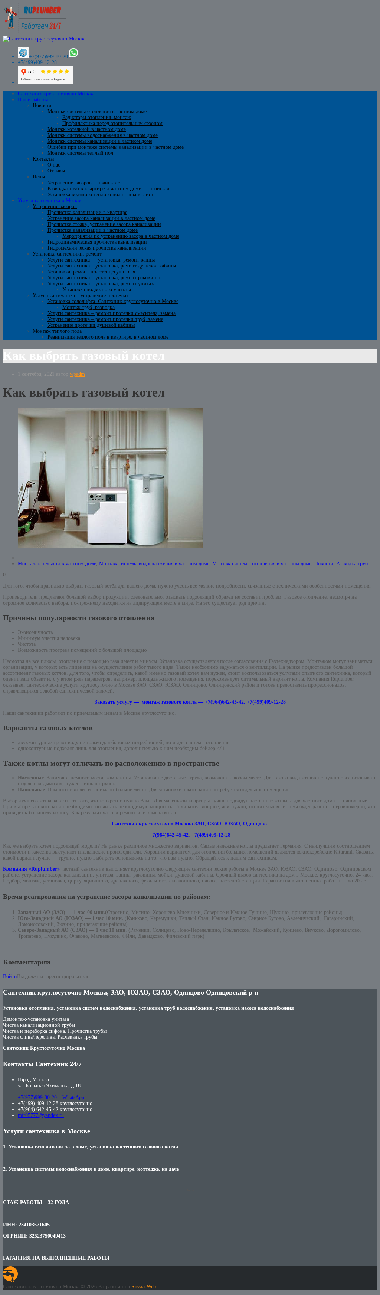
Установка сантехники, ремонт (67, 254)
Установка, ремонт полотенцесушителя (91, 272)
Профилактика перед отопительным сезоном (112, 123)
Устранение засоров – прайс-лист (85, 182)
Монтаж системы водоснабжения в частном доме (103, 135)
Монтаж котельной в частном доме (87, 129)
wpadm (77, 374)
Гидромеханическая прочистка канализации (97, 248)
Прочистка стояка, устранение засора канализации (104, 224)
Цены (39, 177)
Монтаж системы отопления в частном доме (97, 111)
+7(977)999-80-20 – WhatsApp (51, 1097)
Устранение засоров (55, 206)
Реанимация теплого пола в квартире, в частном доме (108, 337)
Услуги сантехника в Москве (50, 200)
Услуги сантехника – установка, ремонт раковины (104, 277)
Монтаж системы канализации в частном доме (100, 141)
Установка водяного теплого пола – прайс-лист (100, 194)
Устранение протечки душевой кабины (91, 325)
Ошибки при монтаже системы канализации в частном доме (116, 147)
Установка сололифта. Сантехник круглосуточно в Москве (113, 301)
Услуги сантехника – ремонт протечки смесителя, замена (112, 313)
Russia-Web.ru (146, 1286)
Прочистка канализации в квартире (87, 212)
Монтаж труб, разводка (88, 307)
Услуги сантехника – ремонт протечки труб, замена (105, 319)
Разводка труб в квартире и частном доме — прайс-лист (111, 188)
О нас (54, 165)
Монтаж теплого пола (57, 331)
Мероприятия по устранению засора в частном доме (120, 236)
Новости (42, 105)
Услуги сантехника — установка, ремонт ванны (101, 260)
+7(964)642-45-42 (169, 835)
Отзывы (56, 171)
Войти (10, 976)
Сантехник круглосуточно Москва (56, 93)
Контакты (43, 159)
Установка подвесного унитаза (96, 289)
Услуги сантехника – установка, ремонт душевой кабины (112, 266)
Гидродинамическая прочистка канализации (97, 242)
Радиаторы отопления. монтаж (96, 117)
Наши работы (33, 99)
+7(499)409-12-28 (37, 62)
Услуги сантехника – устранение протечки (80, 295)
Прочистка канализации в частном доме (93, 230)
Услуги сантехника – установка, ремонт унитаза (101, 283)
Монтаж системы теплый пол (80, 153)
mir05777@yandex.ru (41, 1115)
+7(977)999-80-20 (48, 56)
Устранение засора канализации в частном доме (101, 218)
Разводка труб (352, 563)
